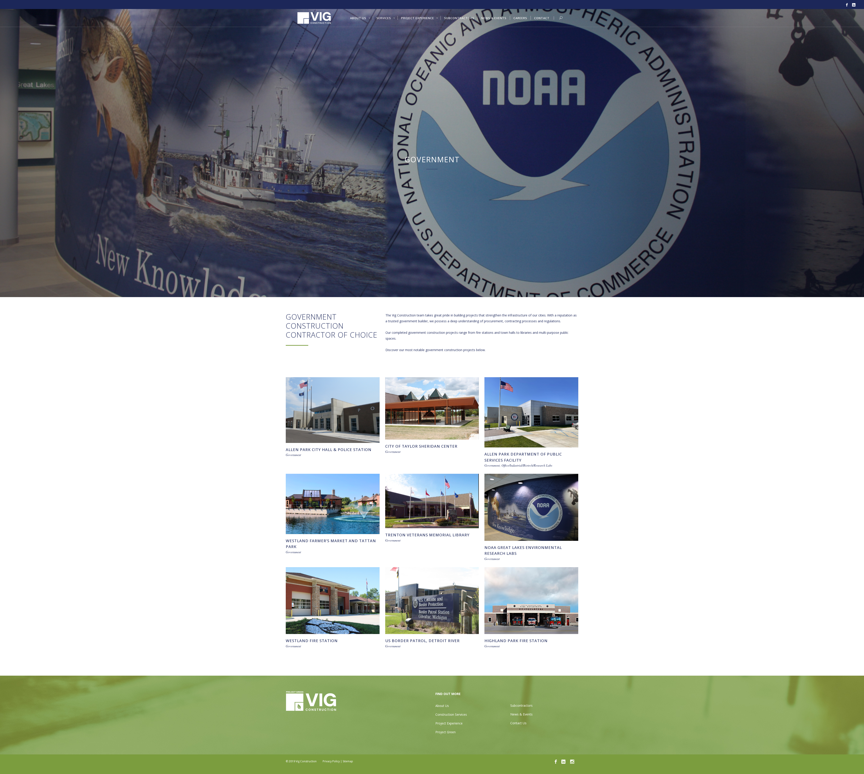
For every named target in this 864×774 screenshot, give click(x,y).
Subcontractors (521, 705)
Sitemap (348, 761)
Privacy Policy (331, 761)
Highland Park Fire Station (516, 640)
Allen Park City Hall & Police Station (328, 449)
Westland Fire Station (312, 640)
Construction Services (451, 714)
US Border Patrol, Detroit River (422, 640)
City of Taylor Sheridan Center (421, 446)
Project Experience (449, 723)
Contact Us (518, 723)
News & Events (521, 714)
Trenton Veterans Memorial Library (427, 534)
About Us (442, 706)
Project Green (445, 732)
